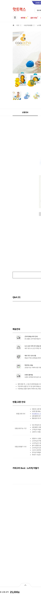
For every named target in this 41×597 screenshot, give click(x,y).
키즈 (17, 25)
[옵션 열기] (25, 585)
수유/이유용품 (28, 25)
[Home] (13, 25)
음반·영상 (33, 17)
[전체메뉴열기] (15, 17)
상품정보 (25, 112)
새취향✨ (24, 17)
